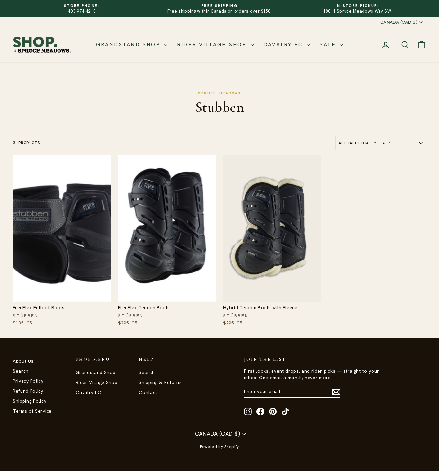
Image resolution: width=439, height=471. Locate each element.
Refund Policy (28, 391)
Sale (328, 44)
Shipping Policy (29, 401)
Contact (148, 392)
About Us (23, 361)
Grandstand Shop (129, 44)
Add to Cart (62, 295)
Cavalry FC (284, 44)
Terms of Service (32, 411)
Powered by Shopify (219, 446)
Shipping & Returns (160, 382)
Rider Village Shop (213, 44)
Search (21, 371)
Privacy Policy (28, 381)
